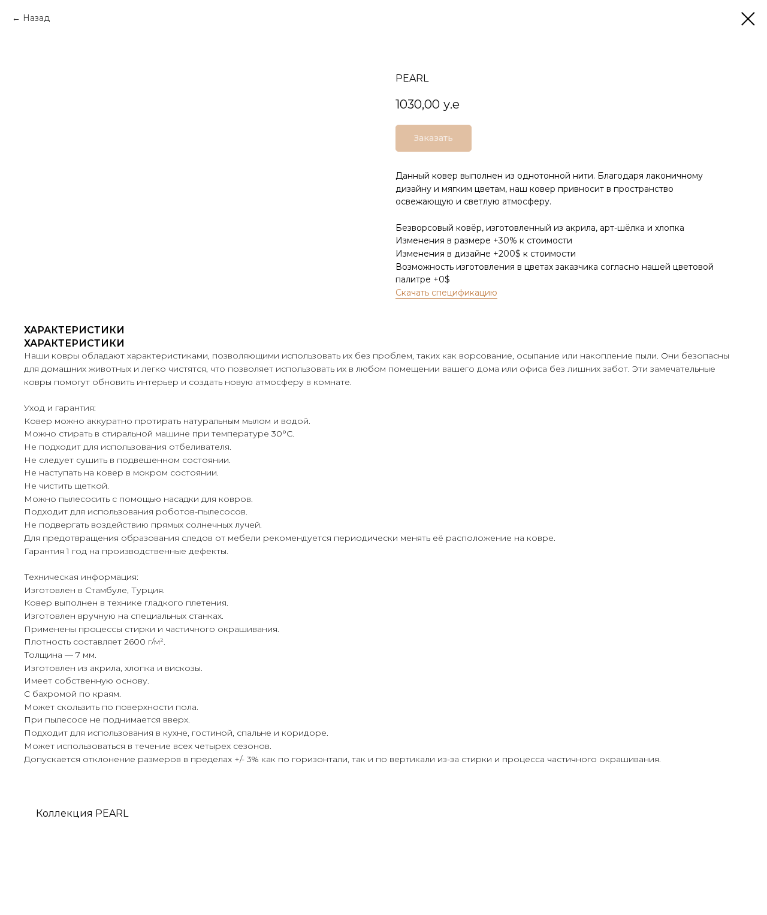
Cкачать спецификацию (446, 292)
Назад (36, 18)
